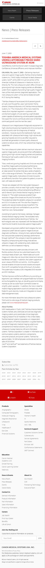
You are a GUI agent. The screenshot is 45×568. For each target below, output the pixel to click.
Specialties (28, 406)
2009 (8, 379)
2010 (3, 379)
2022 (24, 373)
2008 (14, 379)
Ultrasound (6, 422)
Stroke (26, 410)
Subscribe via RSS (11, 365)
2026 (3, 373)
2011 (39, 376)
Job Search (6, 515)
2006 (24, 379)
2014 (24, 376)
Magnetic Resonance (9, 419)
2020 (34, 373)
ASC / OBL (27, 425)
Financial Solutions (8, 434)
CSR (25, 482)
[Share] (35, 46)
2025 (8, 373)
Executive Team (29, 488)
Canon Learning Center (10, 467)
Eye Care (5, 431)
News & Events (7, 475)
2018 (3, 376)
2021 (29, 373)
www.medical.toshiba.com (19, 302)
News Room (12, 10)
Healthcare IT (6, 428)
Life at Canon (6, 524)
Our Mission (28, 479)
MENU (40, 3)
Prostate (27, 413)
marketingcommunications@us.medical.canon (14, 41)
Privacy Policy (16, 551)
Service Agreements (31, 438)
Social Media (32, 17)
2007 (19, 379)
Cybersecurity (29, 435)
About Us (28, 475)
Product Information (9, 498)
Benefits (5, 521)
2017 (8, 376)
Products (5, 406)
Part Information (7, 501)
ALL (39, 379)
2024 (14, 373)
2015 (19, 376)
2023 (19, 373)
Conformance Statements (33, 447)
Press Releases (32, 11)
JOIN (40, 538)
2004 (34, 379)
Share (32, 398)
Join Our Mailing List (10, 530)
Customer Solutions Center (33, 432)
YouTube (32, 392)
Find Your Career (7, 518)
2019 (39, 373)
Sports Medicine (30, 422)
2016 (14, 376)
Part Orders (28, 441)
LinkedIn (12, 398)
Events (12, 17)
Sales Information (8, 504)
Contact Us (6, 492)
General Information (9, 495)
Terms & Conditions (7, 551)
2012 (34, 376)
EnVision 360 (28, 444)
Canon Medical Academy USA (7, 459)
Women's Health (30, 416)
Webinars (5, 470)
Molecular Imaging (8, 416)
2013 (29, 376)
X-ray (3, 425)
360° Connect (29, 450)
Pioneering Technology (32, 485)
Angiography (6, 410)
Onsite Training (7, 464)
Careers (5, 512)
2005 (29, 379)
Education (6, 455)
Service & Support (31, 429)
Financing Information (9, 507)
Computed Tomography (10, 413)
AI (25, 419)
